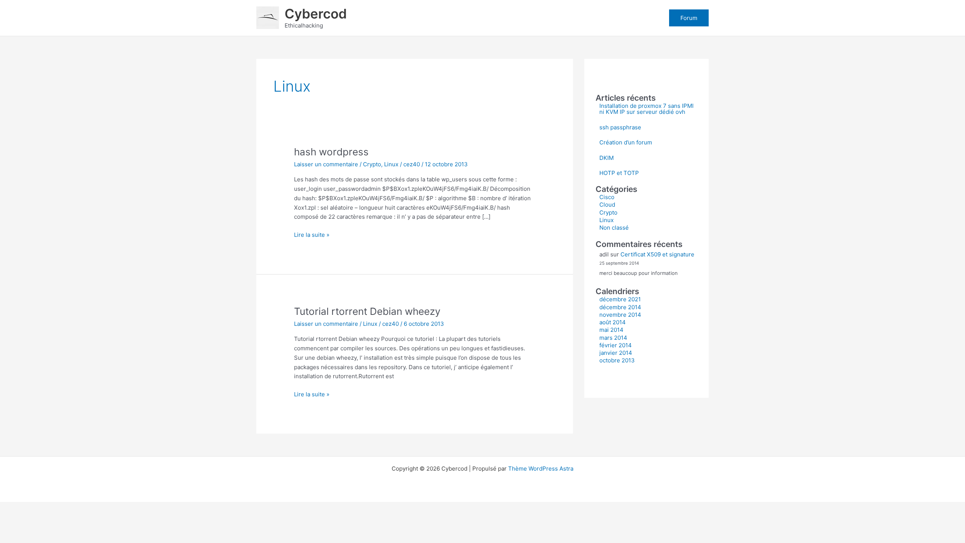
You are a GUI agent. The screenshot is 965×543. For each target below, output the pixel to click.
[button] (689, 17)
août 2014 (612, 322)
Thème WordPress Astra (540, 468)
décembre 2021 (620, 299)
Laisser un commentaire (326, 164)
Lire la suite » (311, 235)
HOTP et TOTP (619, 172)
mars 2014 (613, 337)
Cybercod (316, 13)
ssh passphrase (620, 127)
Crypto (372, 164)
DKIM (606, 157)
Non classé (614, 227)
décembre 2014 (620, 307)
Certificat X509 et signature (657, 254)
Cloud (607, 204)
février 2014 (615, 345)
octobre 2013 (617, 360)
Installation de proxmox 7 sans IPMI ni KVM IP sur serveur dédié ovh (646, 109)
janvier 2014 (615, 352)
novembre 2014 (620, 314)
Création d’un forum (625, 142)
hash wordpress (331, 152)
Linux (391, 164)
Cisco (606, 197)
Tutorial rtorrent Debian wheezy (367, 311)
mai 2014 (611, 329)
